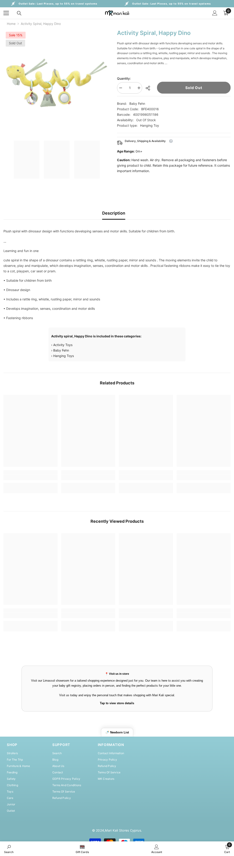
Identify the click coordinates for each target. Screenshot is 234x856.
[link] (30, 477)
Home (11, 24)
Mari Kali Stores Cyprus (123, 830)
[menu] (6, 13)
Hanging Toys (63, 356)
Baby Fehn (137, 103)
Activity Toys (62, 345)
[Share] (150, 88)
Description (113, 213)
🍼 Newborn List (117, 732)
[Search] (19, 13)
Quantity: (124, 78)
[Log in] (214, 13)
